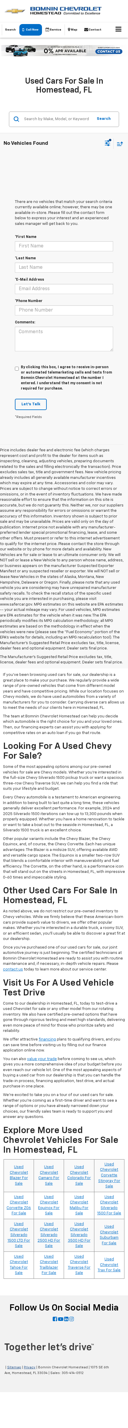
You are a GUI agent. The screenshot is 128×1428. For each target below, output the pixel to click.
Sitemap (14, 1367)
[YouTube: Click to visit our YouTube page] (60, 1319)
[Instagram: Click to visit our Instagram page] (71, 1319)
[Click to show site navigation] (118, 30)
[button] (30, 30)
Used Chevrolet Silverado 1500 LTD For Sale (18, 1235)
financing (47, 1039)
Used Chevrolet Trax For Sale (109, 1264)
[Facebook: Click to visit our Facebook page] (55, 1319)
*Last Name (25, 258)
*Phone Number (29, 301)
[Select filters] (107, 144)
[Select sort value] (118, 144)
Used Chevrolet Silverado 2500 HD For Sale (49, 1235)
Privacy (29, 1367)
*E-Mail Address (29, 280)
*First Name (25, 237)
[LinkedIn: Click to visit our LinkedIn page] (66, 1319)
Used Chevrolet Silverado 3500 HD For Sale (79, 1235)
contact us (13, 969)
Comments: (25, 322)
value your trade (42, 1059)
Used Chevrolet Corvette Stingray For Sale (109, 1175)
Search (104, 119)
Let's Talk (30, 404)
